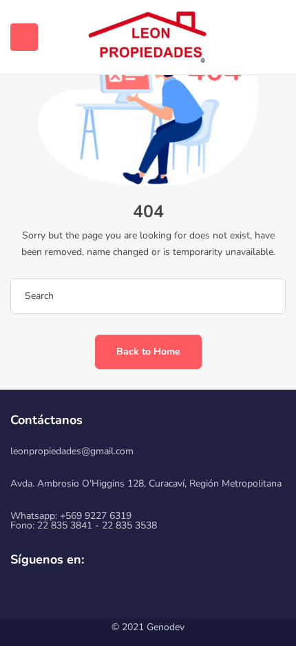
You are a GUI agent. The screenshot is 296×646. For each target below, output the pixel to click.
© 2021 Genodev (148, 627)
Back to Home (148, 351)
